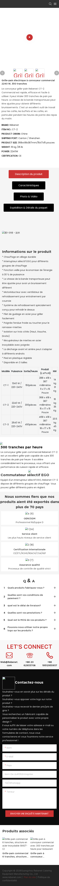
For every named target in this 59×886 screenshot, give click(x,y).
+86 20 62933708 (29, 664)
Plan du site (29, 877)
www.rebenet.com (12, 877)
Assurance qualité (29, 565)
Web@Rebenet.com (9, 664)
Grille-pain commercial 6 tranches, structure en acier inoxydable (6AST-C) (15, 855)
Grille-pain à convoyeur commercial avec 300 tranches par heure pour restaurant (42, 855)
